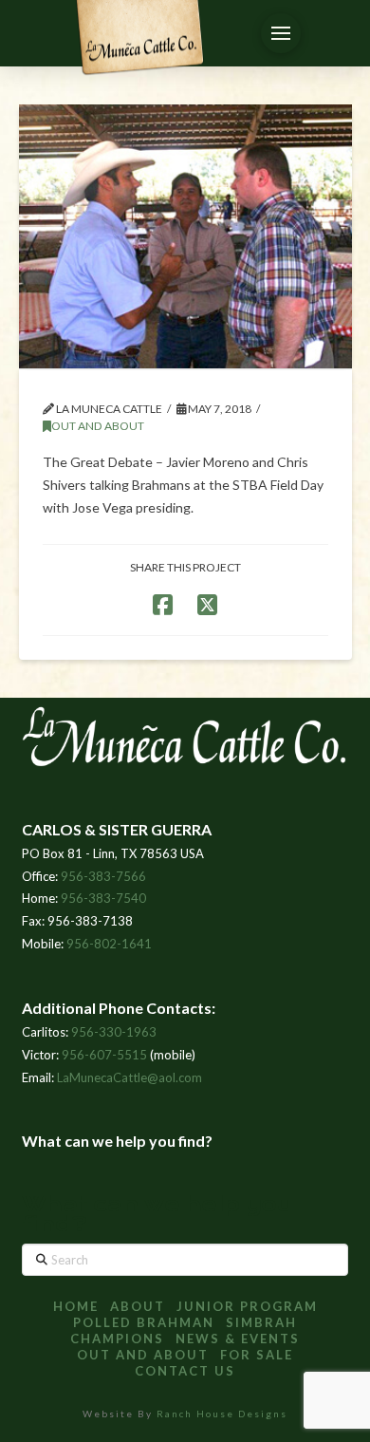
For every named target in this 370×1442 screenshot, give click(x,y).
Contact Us (185, 1370)
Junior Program (247, 1306)
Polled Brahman (143, 1322)
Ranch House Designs (222, 1413)
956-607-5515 (104, 1054)
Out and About (97, 426)
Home (76, 1306)
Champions (117, 1338)
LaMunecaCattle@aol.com (129, 1077)
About (137, 1306)
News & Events (238, 1338)
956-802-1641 (109, 943)
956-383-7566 (103, 876)
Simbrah (261, 1322)
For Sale (256, 1354)
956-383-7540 (103, 898)
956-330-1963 (114, 1031)
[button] (281, 33)
